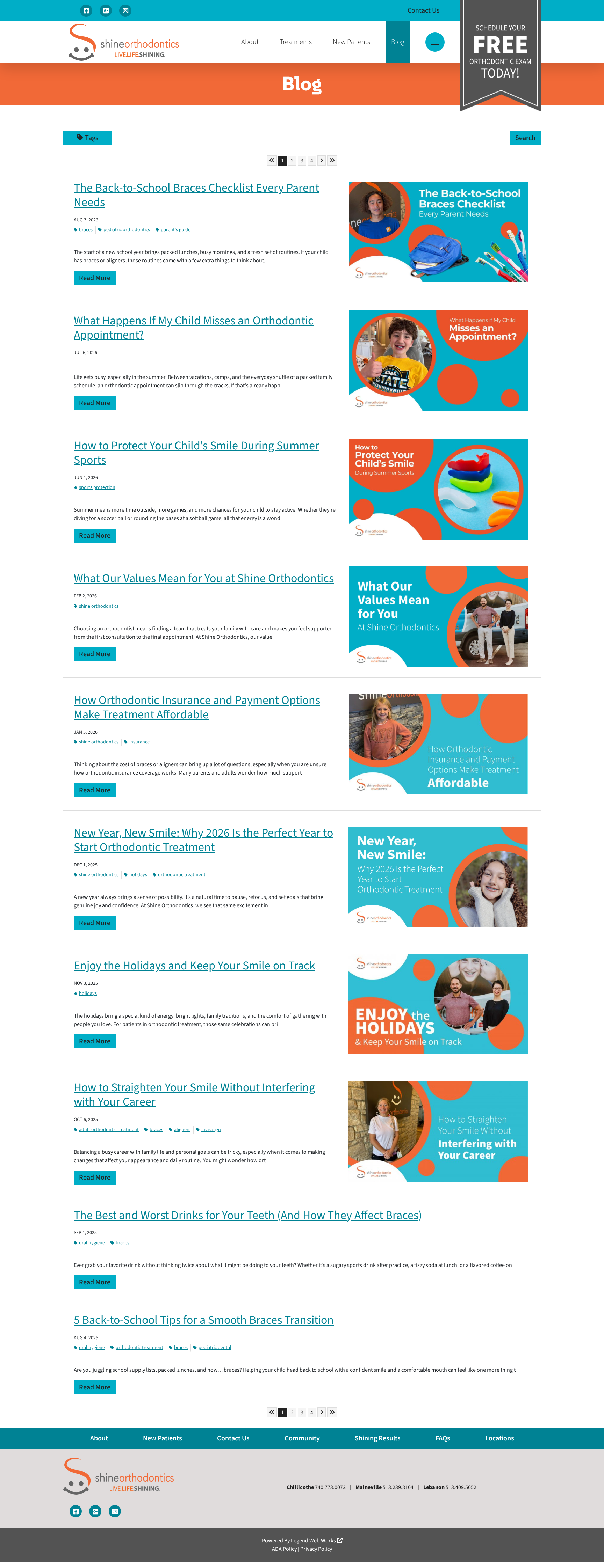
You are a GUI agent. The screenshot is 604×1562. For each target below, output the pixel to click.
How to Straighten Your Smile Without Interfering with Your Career (194, 1094)
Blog (397, 42)
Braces (86, 229)
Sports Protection (97, 487)
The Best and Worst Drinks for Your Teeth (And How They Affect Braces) (248, 1215)
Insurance (139, 742)
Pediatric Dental (215, 1347)
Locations (499, 1438)
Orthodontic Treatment (182, 874)
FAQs (443, 1438)
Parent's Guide (175, 229)
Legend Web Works (314, 1541)
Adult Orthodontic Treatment (109, 1129)
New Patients (351, 42)
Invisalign (211, 1129)
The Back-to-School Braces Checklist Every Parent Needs (196, 195)
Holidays (138, 874)
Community (302, 1438)
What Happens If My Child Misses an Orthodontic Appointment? (194, 328)
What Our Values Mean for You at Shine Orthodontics (204, 578)
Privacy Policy (316, 1549)
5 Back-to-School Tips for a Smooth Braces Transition (204, 1320)
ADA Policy (284, 1549)
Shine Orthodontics (98, 606)
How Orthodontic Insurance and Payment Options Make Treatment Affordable (197, 707)
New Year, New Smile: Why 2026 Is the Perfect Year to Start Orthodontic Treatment (203, 840)
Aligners (182, 1129)
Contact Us (423, 10)
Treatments (296, 42)
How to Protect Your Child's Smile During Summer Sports (196, 453)
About (250, 42)
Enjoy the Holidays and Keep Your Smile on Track (194, 965)
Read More (94, 278)
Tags (92, 138)
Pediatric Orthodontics (126, 229)
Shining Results (378, 1438)
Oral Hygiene (92, 1242)
